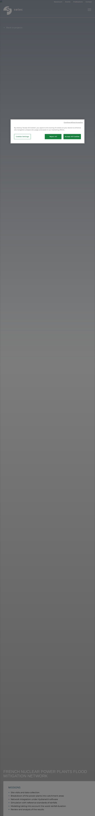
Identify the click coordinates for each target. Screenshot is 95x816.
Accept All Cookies (72, 136)
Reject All (53, 136)
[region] (47, 131)
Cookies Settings (22, 136)
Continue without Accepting (73, 122)
